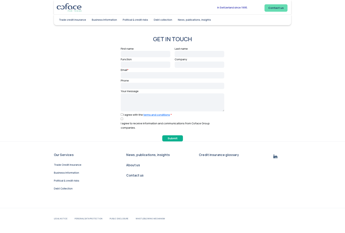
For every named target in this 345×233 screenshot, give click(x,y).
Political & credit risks (135, 19)
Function (126, 59)
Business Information (104, 19)
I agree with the (148, 115)
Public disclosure (119, 218)
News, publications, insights (194, 19)
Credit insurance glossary (219, 155)
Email (124, 70)
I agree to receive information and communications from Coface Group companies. (165, 125)
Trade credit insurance (72, 19)
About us (133, 165)
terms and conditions (156, 115)
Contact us (276, 8)
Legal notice (60, 218)
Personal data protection (88, 218)
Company (181, 59)
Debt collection (163, 19)
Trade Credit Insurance (67, 164)
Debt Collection (63, 188)
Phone (125, 80)
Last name (181, 49)
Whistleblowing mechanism (150, 218)
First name (127, 49)
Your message (130, 91)
